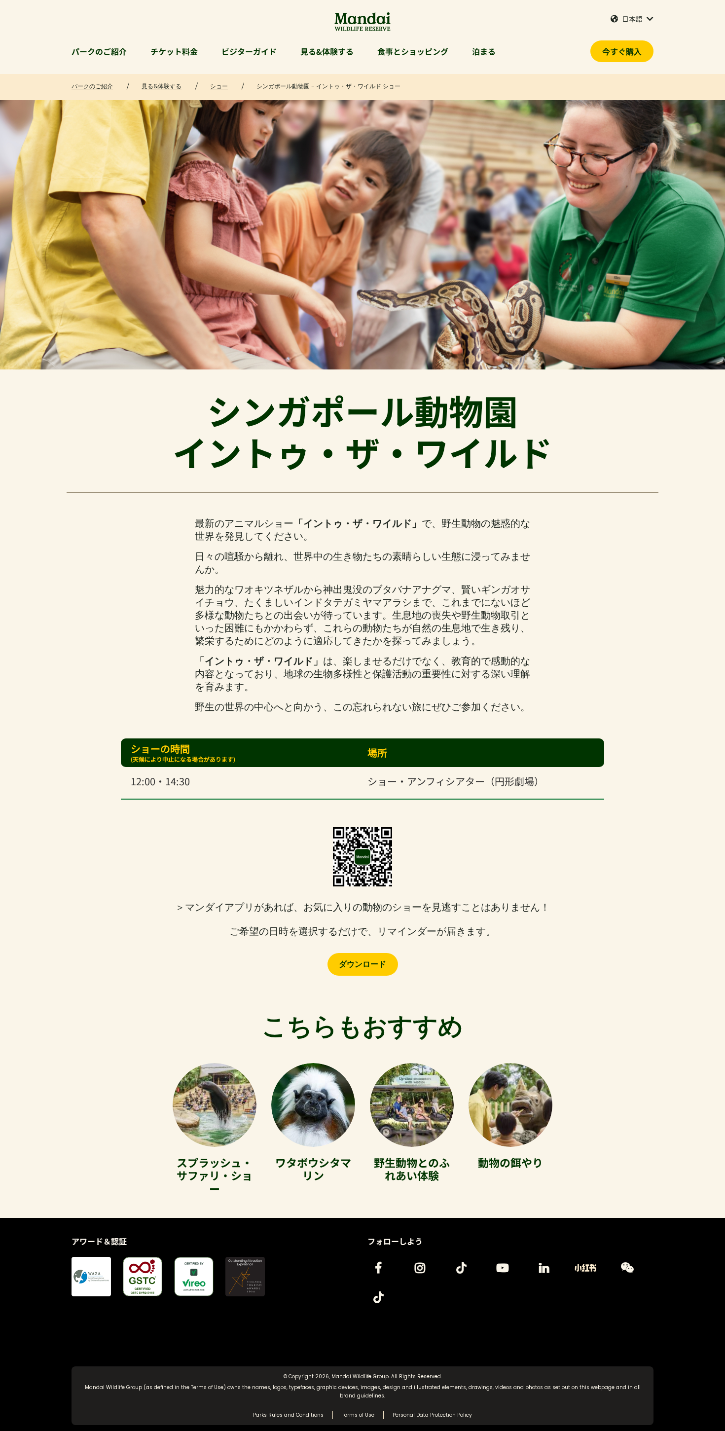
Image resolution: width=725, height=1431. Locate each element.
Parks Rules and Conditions (288, 1415)
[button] (632, 19)
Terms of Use (207, 1387)
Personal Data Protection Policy (432, 1415)
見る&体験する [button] (327, 51)
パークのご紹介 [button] (99, 51)
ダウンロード (362, 964)
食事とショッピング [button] (412, 51)
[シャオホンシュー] (585, 1268)
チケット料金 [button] (174, 51)
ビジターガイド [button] (249, 51)
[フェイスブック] (378, 1268)
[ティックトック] (461, 1268)
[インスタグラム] (420, 1268)
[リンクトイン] (544, 1268)
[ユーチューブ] (502, 1268)
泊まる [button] (484, 51)
